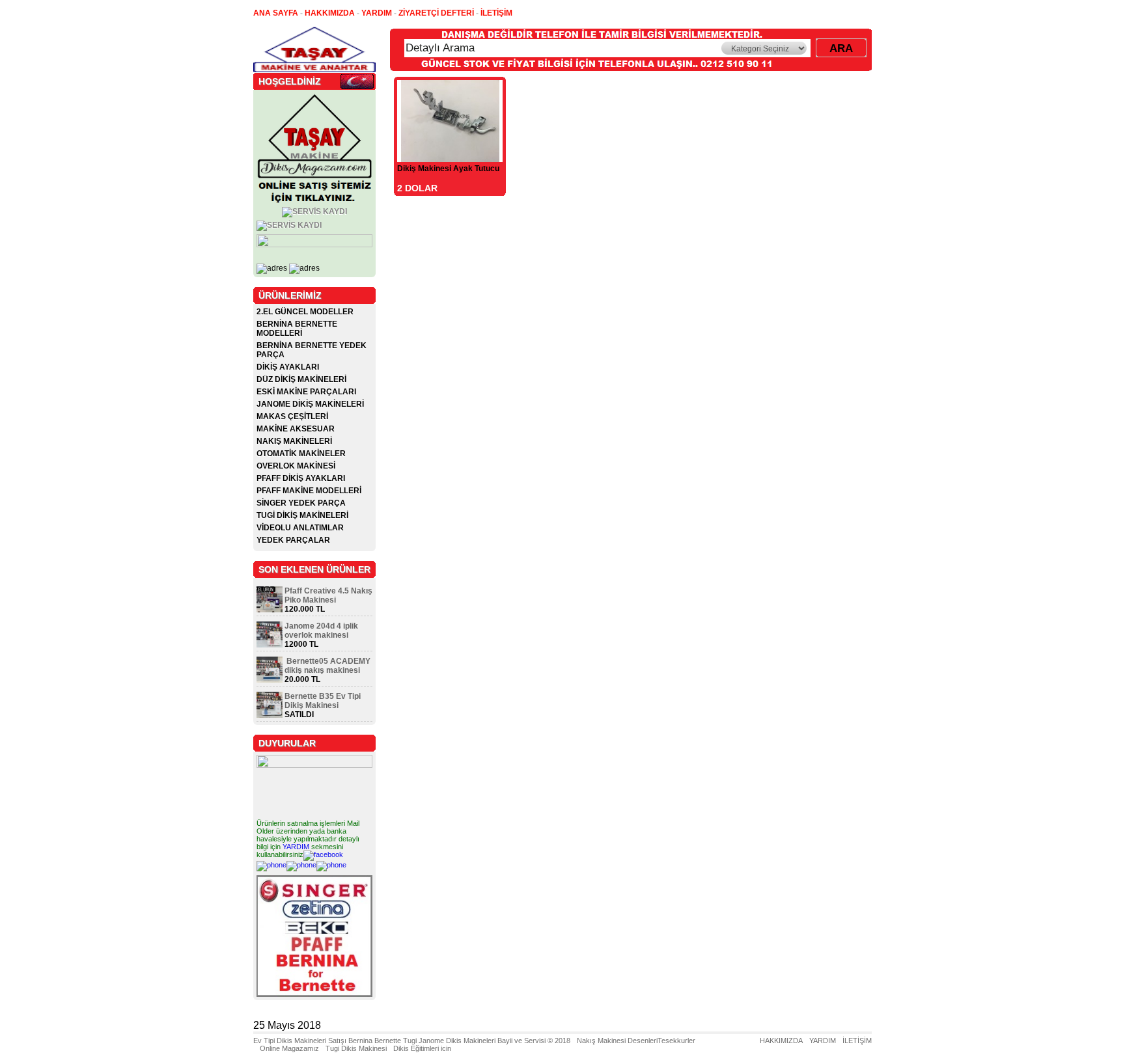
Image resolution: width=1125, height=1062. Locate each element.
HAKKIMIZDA (781, 1040)
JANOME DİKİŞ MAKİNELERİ (310, 404)
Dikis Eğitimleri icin (422, 1048)
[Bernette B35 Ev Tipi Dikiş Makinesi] (270, 715)
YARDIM (296, 847)
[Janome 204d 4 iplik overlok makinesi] (270, 644)
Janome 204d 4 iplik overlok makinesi (321, 630)
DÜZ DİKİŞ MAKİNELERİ (301, 379)
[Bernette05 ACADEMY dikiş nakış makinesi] (270, 680)
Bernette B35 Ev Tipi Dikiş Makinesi (323, 701)
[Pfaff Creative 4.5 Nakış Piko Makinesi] (270, 609)
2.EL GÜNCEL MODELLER (305, 311)
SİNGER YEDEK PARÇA (301, 503)
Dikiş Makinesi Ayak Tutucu (448, 168)
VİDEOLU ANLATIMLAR (300, 527)
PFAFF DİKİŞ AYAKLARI (301, 478)
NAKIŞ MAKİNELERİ (294, 441)
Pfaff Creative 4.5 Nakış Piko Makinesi (328, 595)
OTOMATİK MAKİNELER (301, 453)
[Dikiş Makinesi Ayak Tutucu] (450, 158)
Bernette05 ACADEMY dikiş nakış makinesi (327, 666)
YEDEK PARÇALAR (293, 540)
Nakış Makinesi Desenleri (617, 1040)
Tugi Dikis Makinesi (356, 1048)
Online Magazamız (289, 1048)
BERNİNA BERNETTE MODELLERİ (297, 329)
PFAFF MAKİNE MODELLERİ (309, 490)
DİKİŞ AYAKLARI (288, 367)
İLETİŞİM (857, 1040)
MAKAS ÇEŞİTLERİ (292, 416)
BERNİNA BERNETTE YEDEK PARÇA (312, 350)
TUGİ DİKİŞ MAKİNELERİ (302, 515)
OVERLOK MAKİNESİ (296, 465)
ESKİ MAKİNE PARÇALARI (306, 391)
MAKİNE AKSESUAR (296, 428)
